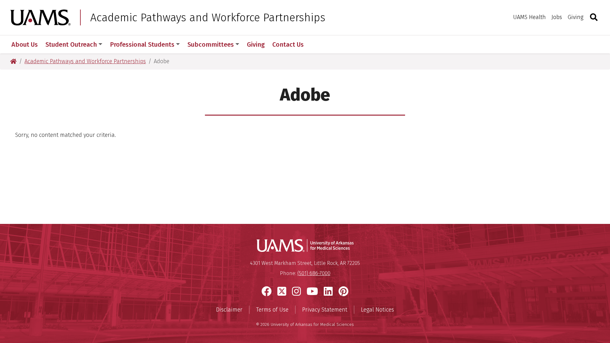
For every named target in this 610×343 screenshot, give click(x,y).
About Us (24, 44)
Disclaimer (229, 309)
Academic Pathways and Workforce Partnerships (207, 17)
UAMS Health (529, 17)
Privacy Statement (324, 309)
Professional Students (142, 44)
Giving (575, 17)
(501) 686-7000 (313, 273)
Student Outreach (71, 44)
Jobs (557, 17)
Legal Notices (377, 309)
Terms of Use (272, 309)
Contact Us (288, 44)
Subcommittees (210, 44)
